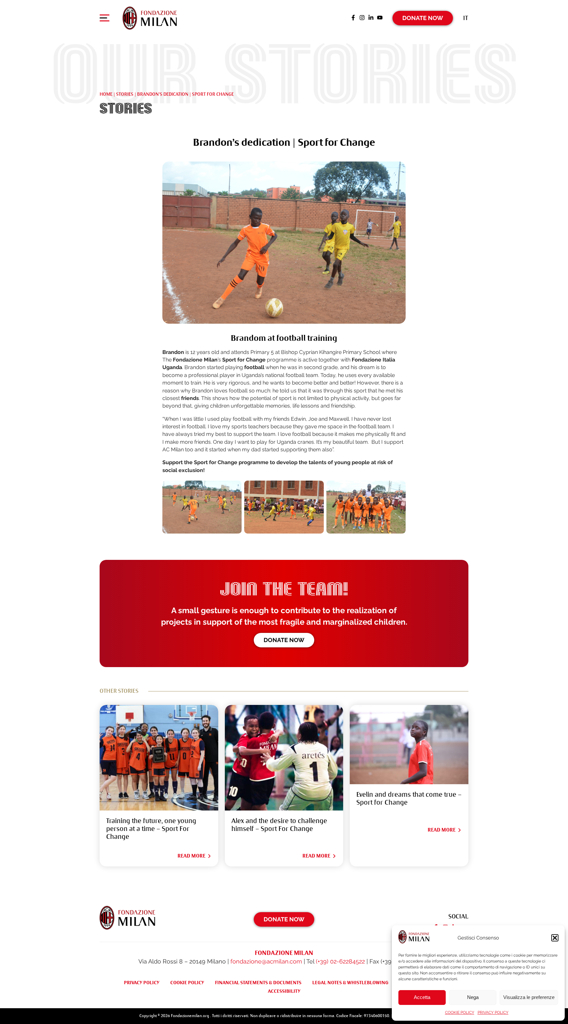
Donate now (284, 640)
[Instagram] (362, 18)
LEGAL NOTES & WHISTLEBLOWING (350, 982)
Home (106, 94)
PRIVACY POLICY (493, 1012)
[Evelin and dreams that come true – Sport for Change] (409, 744)
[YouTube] (380, 18)
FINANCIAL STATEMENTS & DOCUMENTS (258, 982)
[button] (555, 938)
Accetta (422, 997)
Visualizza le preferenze (529, 997)
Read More (191, 856)
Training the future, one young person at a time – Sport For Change (151, 828)
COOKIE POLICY (459, 1012)
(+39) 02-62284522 (340, 961)
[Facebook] (353, 18)
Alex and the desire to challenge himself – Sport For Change (279, 825)
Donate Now (422, 17)
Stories (124, 94)
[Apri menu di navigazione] (104, 19)
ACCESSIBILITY (284, 991)
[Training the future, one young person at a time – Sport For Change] (159, 758)
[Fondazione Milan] (150, 18)
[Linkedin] (371, 18)
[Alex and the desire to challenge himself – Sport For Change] (284, 758)
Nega (473, 997)
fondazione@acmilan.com (266, 961)
